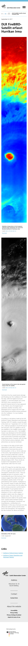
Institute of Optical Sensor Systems (13, 553)
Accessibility (14, 610)
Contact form (14, 598)
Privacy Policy (14, 612)
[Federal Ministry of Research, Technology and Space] (14, 638)
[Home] (2, 14)
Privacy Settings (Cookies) (14, 615)
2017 (9, 14)
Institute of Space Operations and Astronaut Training (12, 556)
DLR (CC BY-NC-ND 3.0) (10, 231)
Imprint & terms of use (14, 617)
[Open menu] (24, 6)
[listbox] (5, 14)
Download (4, 233)
